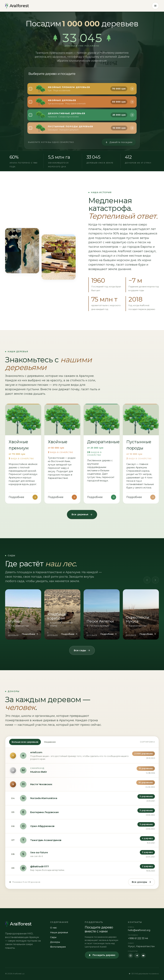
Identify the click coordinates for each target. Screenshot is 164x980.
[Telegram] (136, 955)
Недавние (50, 742)
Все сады (80, 650)
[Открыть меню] (155, 5)
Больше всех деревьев (25, 742)
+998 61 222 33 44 (138, 938)
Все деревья (80, 514)
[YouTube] (143, 955)
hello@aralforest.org (139, 930)
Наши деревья (59, 932)
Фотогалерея (58, 946)
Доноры (55, 942)
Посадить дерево (104, 955)
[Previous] (147, 580)
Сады (53, 937)
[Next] (155, 580)
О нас (53, 927)
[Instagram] (130, 955)
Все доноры (139, 882)
